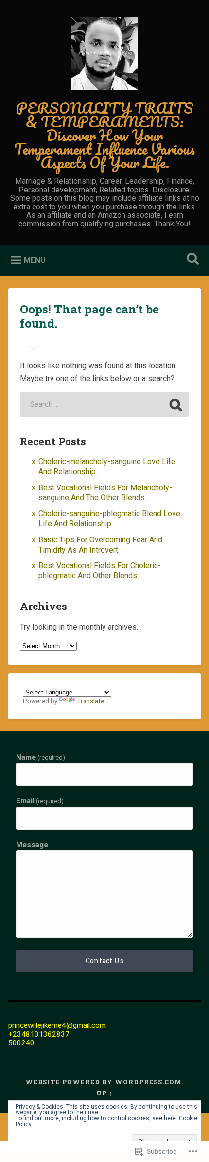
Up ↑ (104, 1093)
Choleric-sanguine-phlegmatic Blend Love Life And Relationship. (109, 518)
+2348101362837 (39, 1034)
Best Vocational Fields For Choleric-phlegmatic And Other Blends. (99, 570)
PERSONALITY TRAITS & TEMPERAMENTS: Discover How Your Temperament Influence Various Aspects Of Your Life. (104, 135)
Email (40, 801)
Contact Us (104, 960)
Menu (35, 259)
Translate (90, 701)
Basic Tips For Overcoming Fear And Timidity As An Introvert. (100, 545)
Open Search (191, 259)
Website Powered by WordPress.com (103, 1082)
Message (32, 845)
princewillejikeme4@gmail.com (57, 1025)
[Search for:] (104, 404)
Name (40, 757)
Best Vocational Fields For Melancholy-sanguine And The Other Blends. (105, 493)
